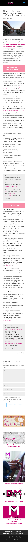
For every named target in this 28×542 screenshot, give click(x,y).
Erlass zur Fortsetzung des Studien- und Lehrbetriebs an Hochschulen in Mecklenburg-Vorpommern (14, 44)
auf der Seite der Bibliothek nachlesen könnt (13, 110)
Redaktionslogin (9, 531)
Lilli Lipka (7, 18)
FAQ (6, 191)
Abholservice (9, 265)
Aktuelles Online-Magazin (17, 533)
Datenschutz (18, 531)
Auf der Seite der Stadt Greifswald (13, 329)
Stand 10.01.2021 (7, 320)
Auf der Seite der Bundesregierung (13, 343)
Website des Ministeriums (11, 186)
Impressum (6, 533)
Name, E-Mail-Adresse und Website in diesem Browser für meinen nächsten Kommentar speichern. (13, 399)
